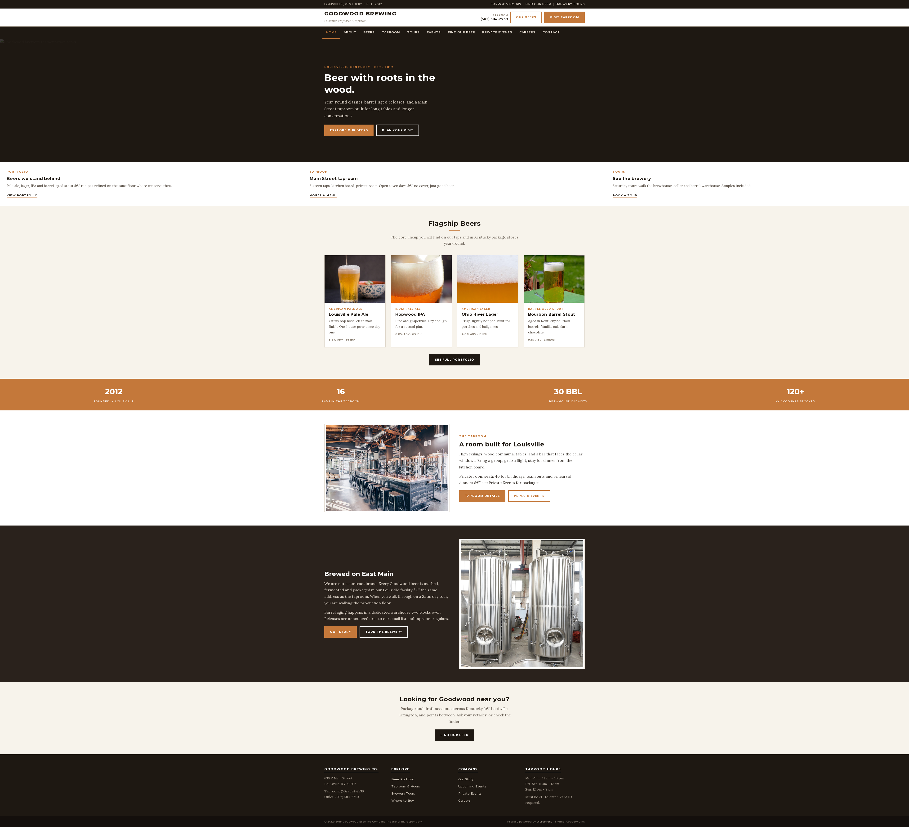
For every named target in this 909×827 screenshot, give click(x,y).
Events (434, 32)
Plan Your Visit (397, 130)
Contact (551, 32)
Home (331, 32)
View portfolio (22, 195)
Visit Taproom (564, 17)
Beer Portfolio (402, 779)
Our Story (340, 632)
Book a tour (625, 195)
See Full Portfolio (454, 359)
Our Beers (526, 17)
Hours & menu (323, 195)
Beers (369, 32)
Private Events (497, 32)
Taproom (391, 32)
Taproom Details (482, 496)
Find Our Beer (538, 4)
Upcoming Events (472, 786)
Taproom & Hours (405, 786)
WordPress (544, 821)
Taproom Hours (506, 4)
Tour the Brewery (383, 632)
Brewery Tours (570, 4)
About (350, 32)
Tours (413, 32)
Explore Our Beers (349, 130)
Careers (527, 32)
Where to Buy (402, 800)
